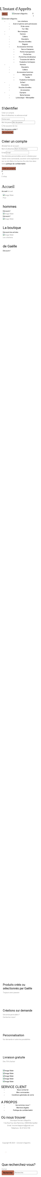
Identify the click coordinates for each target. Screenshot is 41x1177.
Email (4, 153)
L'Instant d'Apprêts (15, 8)
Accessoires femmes (25, 47)
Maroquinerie (27, 75)
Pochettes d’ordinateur (27, 57)
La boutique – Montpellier (25, 98)
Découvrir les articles (10, 232)
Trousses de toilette (27, 59)
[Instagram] (5, 1136)
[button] (35, 14)
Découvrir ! (6, 211)
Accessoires (25, 90)
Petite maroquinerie (27, 52)
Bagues (25, 44)
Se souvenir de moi (10, 126)
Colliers (25, 36)
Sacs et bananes (27, 49)
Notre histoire (25, 95)
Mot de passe (7, 122)
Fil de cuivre (25, 26)
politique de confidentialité (15, 164)
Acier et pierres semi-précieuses (25, 24)
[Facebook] (11, 1136)
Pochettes (27, 54)
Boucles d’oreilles (25, 42)
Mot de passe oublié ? (10, 129)
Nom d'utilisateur (8, 149)
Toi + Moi (25, 29)
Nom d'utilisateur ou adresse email (14, 115)
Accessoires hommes (25, 72)
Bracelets (25, 39)
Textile (27, 77)
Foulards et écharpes (27, 62)
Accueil (4, 191)
